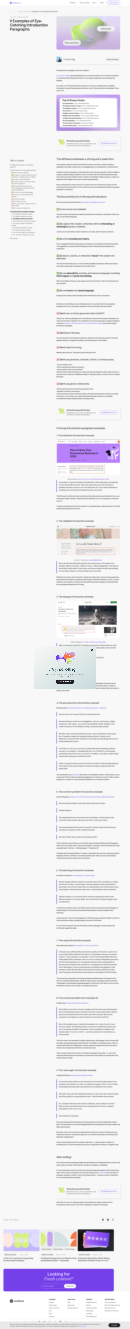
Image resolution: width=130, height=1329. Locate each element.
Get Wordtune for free (65, 682)
